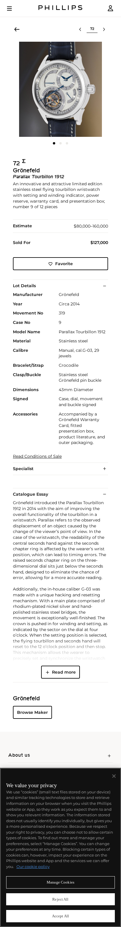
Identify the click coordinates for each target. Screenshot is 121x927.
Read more (64, 672)
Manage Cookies (60, 882)
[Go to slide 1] (54, 143)
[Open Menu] (13, 8)
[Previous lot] (80, 29)
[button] (60, 89)
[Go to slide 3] (66, 143)
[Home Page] (60, 8)
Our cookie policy (33, 866)
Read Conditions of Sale (37, 456)
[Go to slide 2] (60, 143)
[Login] (110, 8)
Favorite (64, 263)
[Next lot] (104, 29)
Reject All (60, 899)
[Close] (113, 776)
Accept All (60, 916)
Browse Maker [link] (32, 712)
